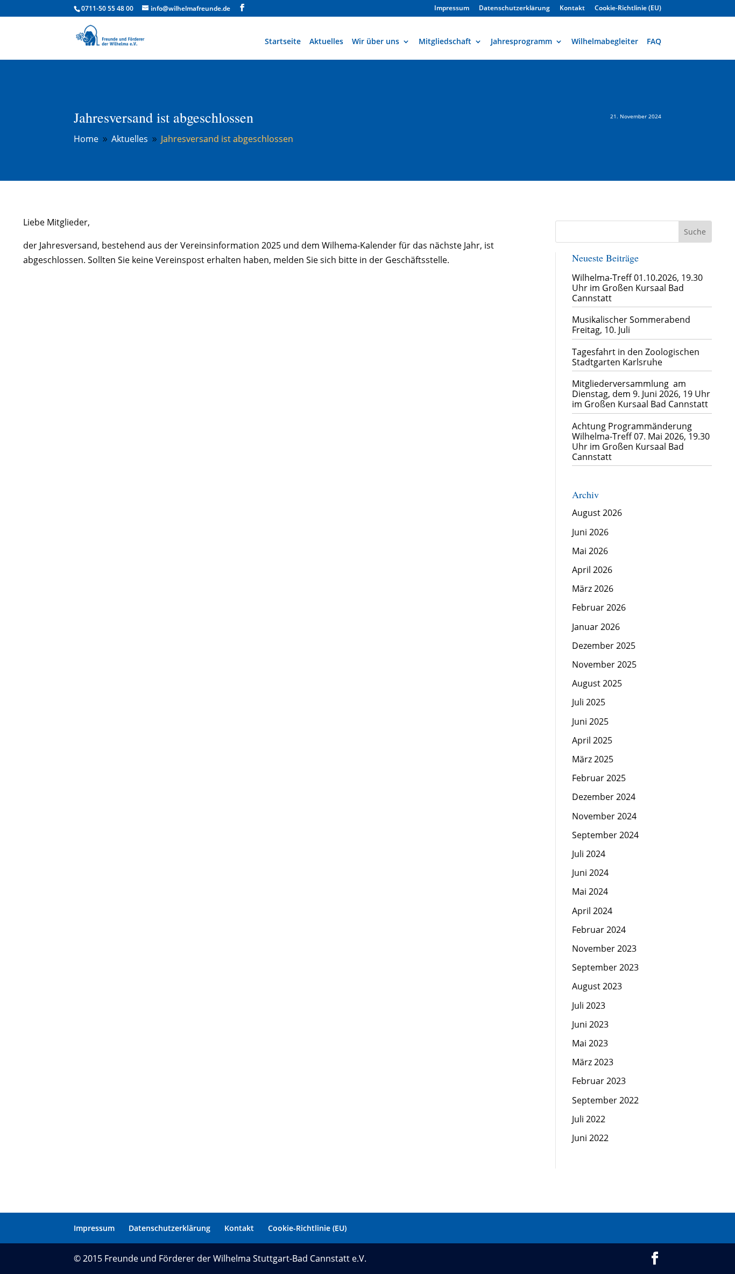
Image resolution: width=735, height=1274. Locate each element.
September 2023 (605, 967)
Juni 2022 (590, 1138)
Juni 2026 (590, 532)
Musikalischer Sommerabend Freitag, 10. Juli (631, 325)
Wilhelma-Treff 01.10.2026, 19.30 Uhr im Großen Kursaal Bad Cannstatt (637, 288)
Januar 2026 (596, 627)
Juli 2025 (588, 702)
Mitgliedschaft (445, 41)
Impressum (451, 8)
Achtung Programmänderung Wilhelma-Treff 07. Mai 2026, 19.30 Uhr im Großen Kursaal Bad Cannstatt (641, 441)
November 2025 (604, 664)
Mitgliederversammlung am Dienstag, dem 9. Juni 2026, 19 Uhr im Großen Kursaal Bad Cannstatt (641, 394)
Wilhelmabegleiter (604, 41)
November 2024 (604, 816)
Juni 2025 (590, 721)
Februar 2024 (599, 930)
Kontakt (572, 8)
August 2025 (597, 683)
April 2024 (592, 911)
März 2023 (592, 1062)
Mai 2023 (590, 1043)
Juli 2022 (588, 1119)
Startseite (283, 41)
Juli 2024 (588, 854)
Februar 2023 (599, 1081)
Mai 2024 (590, 891)
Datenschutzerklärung (514, 8)
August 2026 (597, 513)
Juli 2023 (588, 1005)
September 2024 (605, 835)
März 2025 (592, 759)
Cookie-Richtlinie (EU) (628, 8)
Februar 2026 (599, 607)
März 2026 (592, 588)
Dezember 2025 (603, 646)
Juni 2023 (590, 1024)
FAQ (654, 41)
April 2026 (592, 570)
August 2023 (597, 986)
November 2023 (604, 948)
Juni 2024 (590, 873)
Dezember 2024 (603, 797)
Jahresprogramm (521, 41)
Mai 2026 (590, 551)
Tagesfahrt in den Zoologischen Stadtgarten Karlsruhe (635, 357)
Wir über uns (375, 41)
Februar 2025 (599, 778)
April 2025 (592, 740)
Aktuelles (326, 41)
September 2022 (605, 1100)
